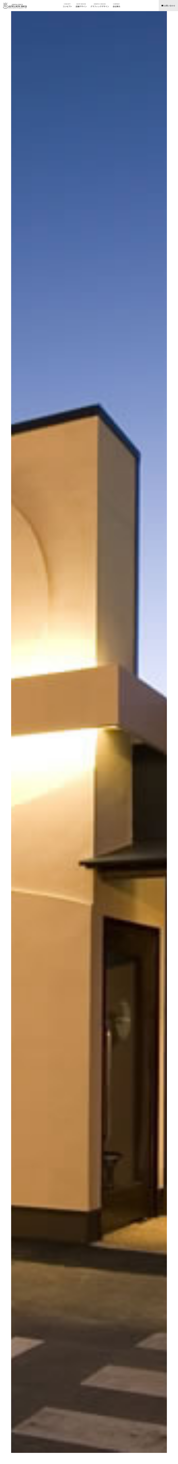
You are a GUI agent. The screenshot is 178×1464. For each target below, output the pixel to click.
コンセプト (67, 6)
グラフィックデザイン (99, 6)
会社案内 (116, 6)
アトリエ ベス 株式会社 (15, 5)
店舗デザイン (81, 6)
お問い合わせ (169, 5)
